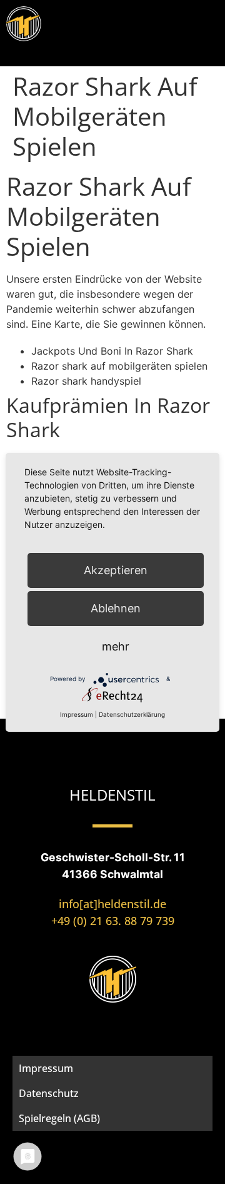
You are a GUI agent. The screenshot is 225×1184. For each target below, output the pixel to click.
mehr (115, 646)
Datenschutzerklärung (132, 714)
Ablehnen (116, 608)
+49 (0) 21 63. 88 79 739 (112, 920)
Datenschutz (49, 1093)
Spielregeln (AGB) (59, 1118)
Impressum (46, 1068)
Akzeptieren (116, 570)
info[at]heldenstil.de (112, 903)
